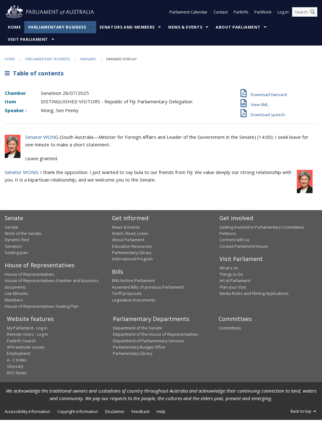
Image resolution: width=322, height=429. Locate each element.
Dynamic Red (17, 239)
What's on (228, 268)
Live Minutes (16, 293)
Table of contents (37, 73)
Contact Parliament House (243, 246)
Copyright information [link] (77, 411)
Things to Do (231, 274)
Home (14, 27)
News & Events (185, 27)
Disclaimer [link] (115, 411)
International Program (132, 259)
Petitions (227, 233)
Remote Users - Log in (27, 334)
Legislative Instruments (133, 300)
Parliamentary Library (131, 252)
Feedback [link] (140, 411)
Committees (230, 328)
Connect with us (234, 239)
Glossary (15, 366)
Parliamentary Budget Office (139, 347)
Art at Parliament (234, 280)
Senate (11, 227)
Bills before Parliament (133, 280)
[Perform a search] (312, 12)
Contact (221, 12)
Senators (13, 246)
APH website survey (25, 347)
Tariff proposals (127, 293)
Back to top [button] (301, 411)
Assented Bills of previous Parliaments (148, 287)
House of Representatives (29, 274)
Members (14, 300)
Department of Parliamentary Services (148, 341)
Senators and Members (127, 27)
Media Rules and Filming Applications (254, 293)
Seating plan (16, 252)
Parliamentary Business (57, 27)
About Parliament (238, 27)
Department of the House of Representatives (155, 334)
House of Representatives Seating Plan (42, 306)
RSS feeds (17, 373)
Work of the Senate (23, 233)
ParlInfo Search (21, 341)
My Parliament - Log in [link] (27, 328)
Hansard (88, 59)
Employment (18, 353)
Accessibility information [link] (27, 411)
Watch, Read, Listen (130, 233)
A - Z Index (17, 360)
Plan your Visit (232, 287)
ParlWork (263, 12)
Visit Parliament (28, 39)
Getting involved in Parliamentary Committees (261, 227)
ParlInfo (241, 12)
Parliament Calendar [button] (188, 12)
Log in (283, 12)
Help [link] (161, 411)
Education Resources (132, 246)
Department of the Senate (137, 328)
